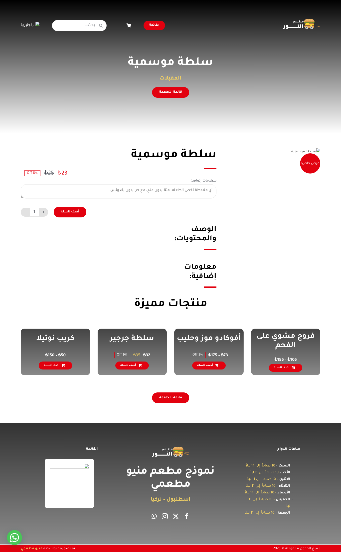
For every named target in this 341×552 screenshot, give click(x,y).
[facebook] (187, 516)
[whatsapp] (154, 516)
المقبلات (170, 79)
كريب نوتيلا (111, 339)
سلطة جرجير (188, 339)
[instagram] (165, 516)
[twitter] (176, 516)
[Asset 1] (301, 21)
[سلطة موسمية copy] (305, 151)
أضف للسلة (70, 212)
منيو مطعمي (31, 549)
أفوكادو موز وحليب (265, 339)
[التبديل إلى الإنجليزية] (30, 25)
